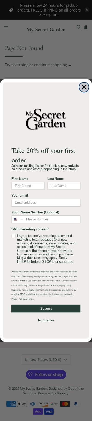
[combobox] (18, 219)
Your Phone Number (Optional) (35, 212)
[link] (46, 119)
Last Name (55, 179)
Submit (45, 308)
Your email (20, 195)
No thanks (46, 320)
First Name (20, 179)
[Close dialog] (84, 87)
